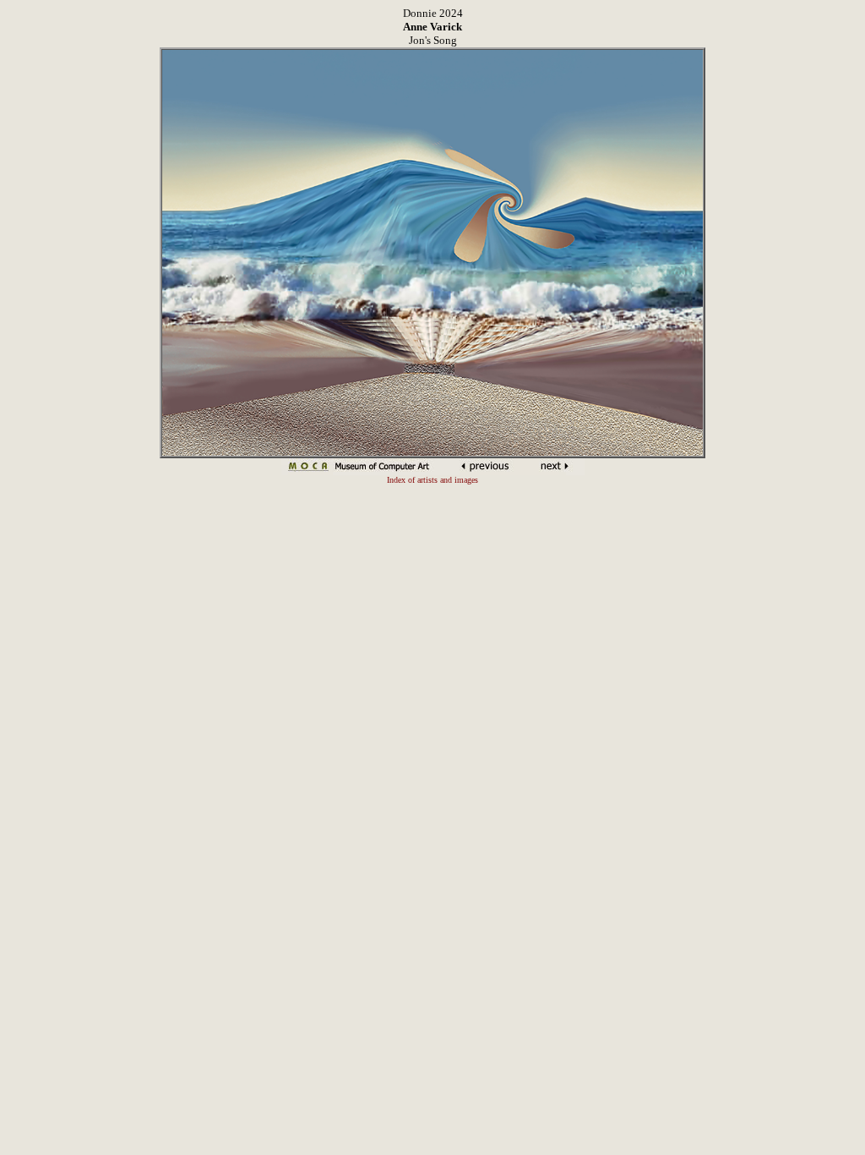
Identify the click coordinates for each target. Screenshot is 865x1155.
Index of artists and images (432, 479)
